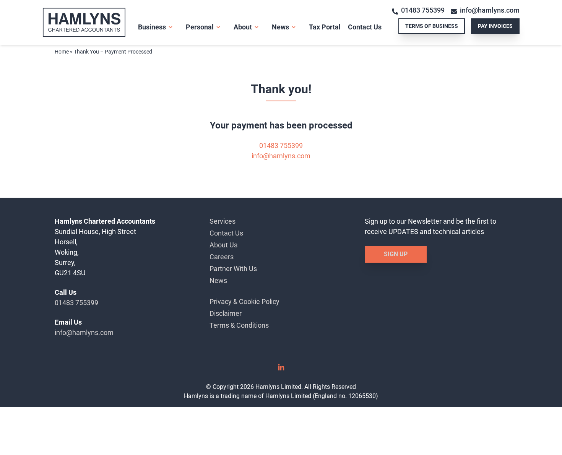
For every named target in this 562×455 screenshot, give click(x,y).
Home (62, 52)
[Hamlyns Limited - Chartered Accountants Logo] (90, 22)
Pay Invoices (495, 26)
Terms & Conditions (239, 325)
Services (223, 221)
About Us (223, 245)
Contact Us (365, 27)
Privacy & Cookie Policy (244, 301)
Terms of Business (431, 26)
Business (152, 27)
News (280, 27)
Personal (200, 27)
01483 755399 (423, 10)
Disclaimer (226, 313)
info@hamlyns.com (490, 10)
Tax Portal (325, 27)
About (243, 27)
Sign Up (396, 254)
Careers (222, 257)
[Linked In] (281, 370)
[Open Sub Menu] (170, 27)
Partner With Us (233, 269)
